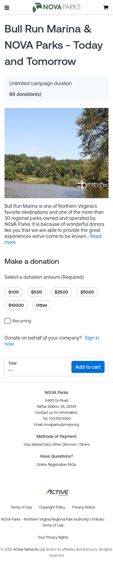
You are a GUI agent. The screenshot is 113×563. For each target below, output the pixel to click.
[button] (56, 425)
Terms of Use (53, 525)
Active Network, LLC (29, 549)
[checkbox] (19, 320)
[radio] (14, 292)
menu (7, 7)
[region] (56, 297)
